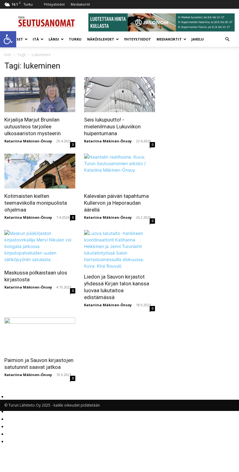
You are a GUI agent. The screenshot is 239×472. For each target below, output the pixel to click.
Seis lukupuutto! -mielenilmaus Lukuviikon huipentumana (112, 126)
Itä (36, 39)
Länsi (54, 39)
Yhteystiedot (54, 4)
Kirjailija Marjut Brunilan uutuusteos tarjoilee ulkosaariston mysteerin (32, 126)
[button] (8, 39)
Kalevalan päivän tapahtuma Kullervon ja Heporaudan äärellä (116, 203)
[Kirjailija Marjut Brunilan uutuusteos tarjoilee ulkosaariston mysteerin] (39, 94)
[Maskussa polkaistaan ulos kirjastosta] (39, 247)
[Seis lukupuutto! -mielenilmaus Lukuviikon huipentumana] (119, 94)
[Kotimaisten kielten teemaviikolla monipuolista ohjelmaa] (39, 171)
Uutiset (15, 39)
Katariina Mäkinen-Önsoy (28, 141)
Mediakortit (80, 4)
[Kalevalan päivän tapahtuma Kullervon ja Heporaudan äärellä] (119, 171)
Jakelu (197, 39)
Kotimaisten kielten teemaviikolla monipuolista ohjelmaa (35, 203)
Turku (75, 39)
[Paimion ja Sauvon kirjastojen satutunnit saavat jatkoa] (39, 335)
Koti (7, 54)
